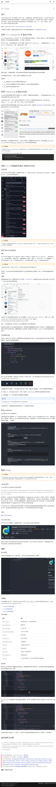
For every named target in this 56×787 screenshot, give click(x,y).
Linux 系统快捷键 (7, 609)
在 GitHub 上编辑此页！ (23, 757)
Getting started (8, 515)
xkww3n (4, 761)
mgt (27, 759)
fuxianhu (23, 762)
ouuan (49, 759)
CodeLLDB (29, 279)
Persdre (12, 764)
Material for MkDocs (10, 785)
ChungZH (8, 762)
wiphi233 (31, 764)
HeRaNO (28, 762)
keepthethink (42, 762)
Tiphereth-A (22, 759)
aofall (3, 762)
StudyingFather (25, 764)
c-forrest (17, 761)
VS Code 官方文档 (6, 749)
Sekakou (45, 761)
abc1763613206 (11, 761)
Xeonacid (31, 759)
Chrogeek (27, 761)
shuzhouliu (17, 764)
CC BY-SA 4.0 (18, 766)
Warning (6, 146)
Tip (5, 398)
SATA (24, 766)
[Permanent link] (6, 14)
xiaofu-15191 (37, 759)
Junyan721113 (34, 762)
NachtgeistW (15, 759)
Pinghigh (40, 761)
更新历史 (25, 755)
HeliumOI (32, 761)
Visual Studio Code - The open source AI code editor (18, 26)
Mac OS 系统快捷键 (8, 611)
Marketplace (40, 105)
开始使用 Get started (40, 29)
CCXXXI (22, 761)
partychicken (5, 764)
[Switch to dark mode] (50, 1)
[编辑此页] (54, 9)
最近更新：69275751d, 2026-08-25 (47, 783)
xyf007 (50, 761)
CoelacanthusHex (15, 762)
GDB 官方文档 (10, 401)
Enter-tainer (44, 759)
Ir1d (37, 761)
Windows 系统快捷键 (8, 606)
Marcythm (48, 762)
